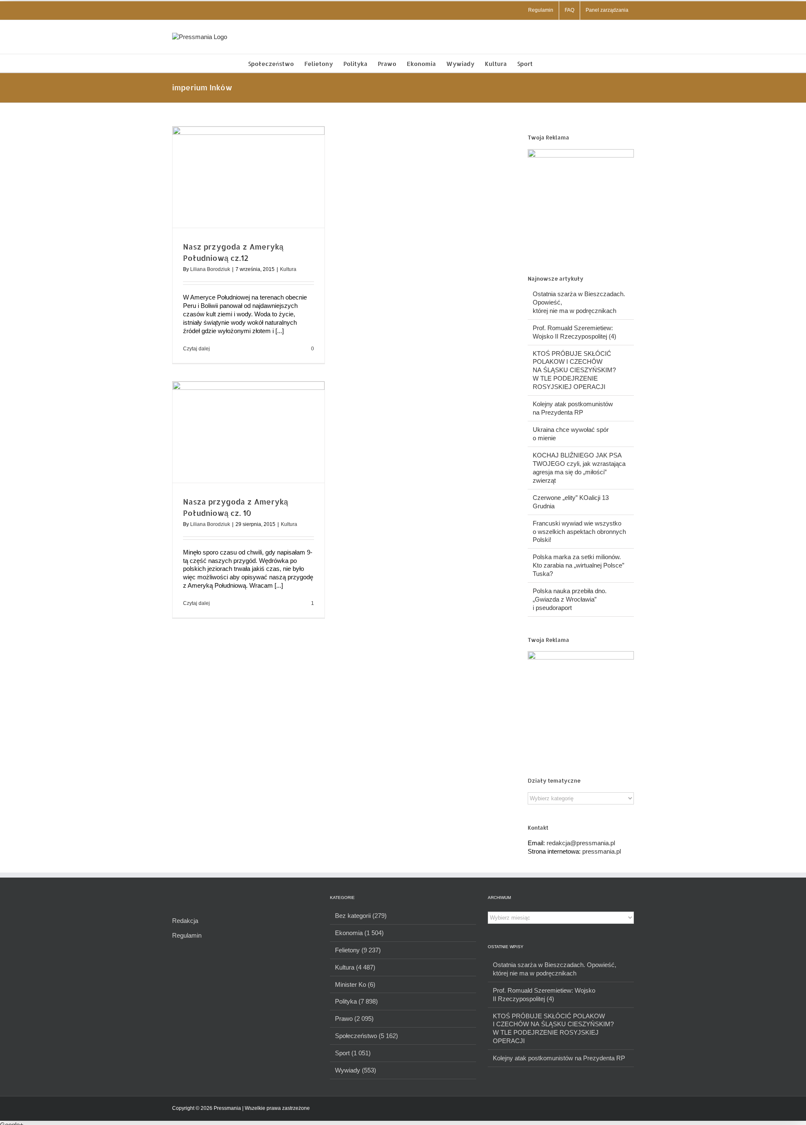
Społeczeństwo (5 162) (366, 1035)
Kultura (288, 269)
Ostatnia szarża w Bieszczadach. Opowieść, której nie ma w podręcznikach (554, 969)
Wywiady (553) (355, 1070)
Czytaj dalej (196, 349)
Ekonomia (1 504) (359, 932)
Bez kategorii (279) (361, 915)
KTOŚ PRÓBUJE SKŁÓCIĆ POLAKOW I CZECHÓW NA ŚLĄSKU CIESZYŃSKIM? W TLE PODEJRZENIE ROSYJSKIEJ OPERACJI (574, 370)
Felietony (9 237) (358, 950)
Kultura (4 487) (355, 967)
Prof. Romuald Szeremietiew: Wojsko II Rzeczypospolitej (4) (544, 994)
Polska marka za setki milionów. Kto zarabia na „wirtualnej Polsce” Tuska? (578, 565)
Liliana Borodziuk (210, 269)
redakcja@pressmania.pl (581, 842)
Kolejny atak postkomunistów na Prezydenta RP (559, 1058)
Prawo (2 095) (354, 1018)
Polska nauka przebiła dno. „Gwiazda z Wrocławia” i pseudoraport (570, 599)
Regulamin (187, 935)
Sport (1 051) (353, 1053)
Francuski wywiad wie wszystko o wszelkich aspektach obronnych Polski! (579, 532)
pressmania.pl (601, 851)
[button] (545, 63)
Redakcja (185, 920)
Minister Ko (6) (355, 984)
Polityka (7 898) (356, 1001)
